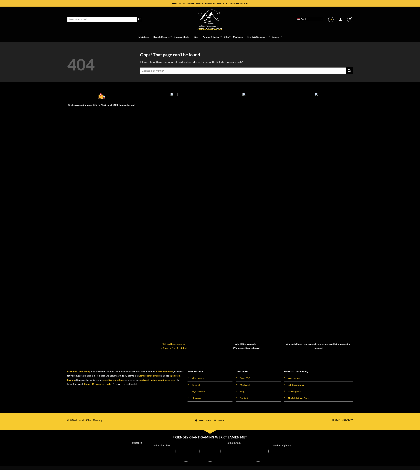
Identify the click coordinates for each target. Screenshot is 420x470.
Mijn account (198, 391)
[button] (340, 19)
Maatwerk (238, 37)
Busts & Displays (161, 37)
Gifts (226, 37)
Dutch (303, 19)
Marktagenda (294, 391)
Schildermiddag (296, 384)
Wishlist (196, 384)
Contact (275, 37)
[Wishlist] (331, 19)
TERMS (336, 420)
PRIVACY (347, 420)
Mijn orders (198, 378)
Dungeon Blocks (181, 37)
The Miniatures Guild (298, 398)
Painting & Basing (210, 37)
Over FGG (245, 378)
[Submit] (139, 19)
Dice (196, 37)
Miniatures (143, 37)
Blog (242, 391)
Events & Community (257, 37)
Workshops (294, 378)
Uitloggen (196, 398)
